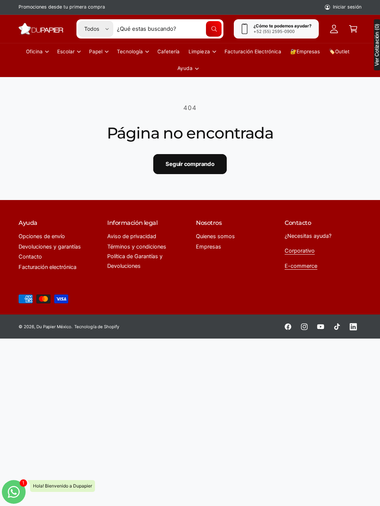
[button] (353, 29)
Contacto (30, 256)
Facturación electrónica (47, 267)
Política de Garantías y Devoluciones (135, 261)
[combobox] (169, 29)
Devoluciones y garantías (50, 246)
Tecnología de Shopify (96, 326)
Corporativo (300, 250)
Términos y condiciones (136, 246)
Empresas (208, 246)
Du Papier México (53, 326)
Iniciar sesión (347, 7)
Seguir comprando (190, 163)
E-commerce (301, 266)
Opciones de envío (42, 236)
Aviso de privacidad (131, 236)
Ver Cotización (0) (377, 45)
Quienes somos (215, 236)
